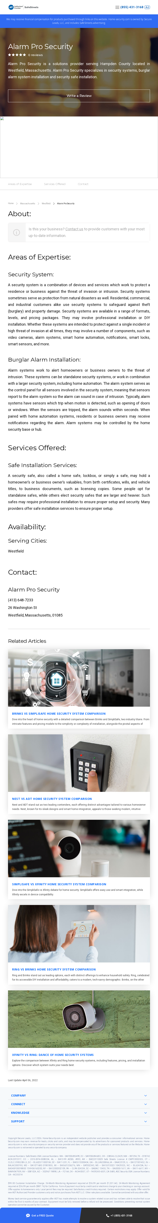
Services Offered (54, 184)
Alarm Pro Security (65, 203)
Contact (83, 184)
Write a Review (79, 96)
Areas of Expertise (20, 184)
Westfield (46, 203)
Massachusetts (27, 203)
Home (11, 203)
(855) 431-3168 (131, 7)
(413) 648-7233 (20, 600)
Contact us (74, 229)
